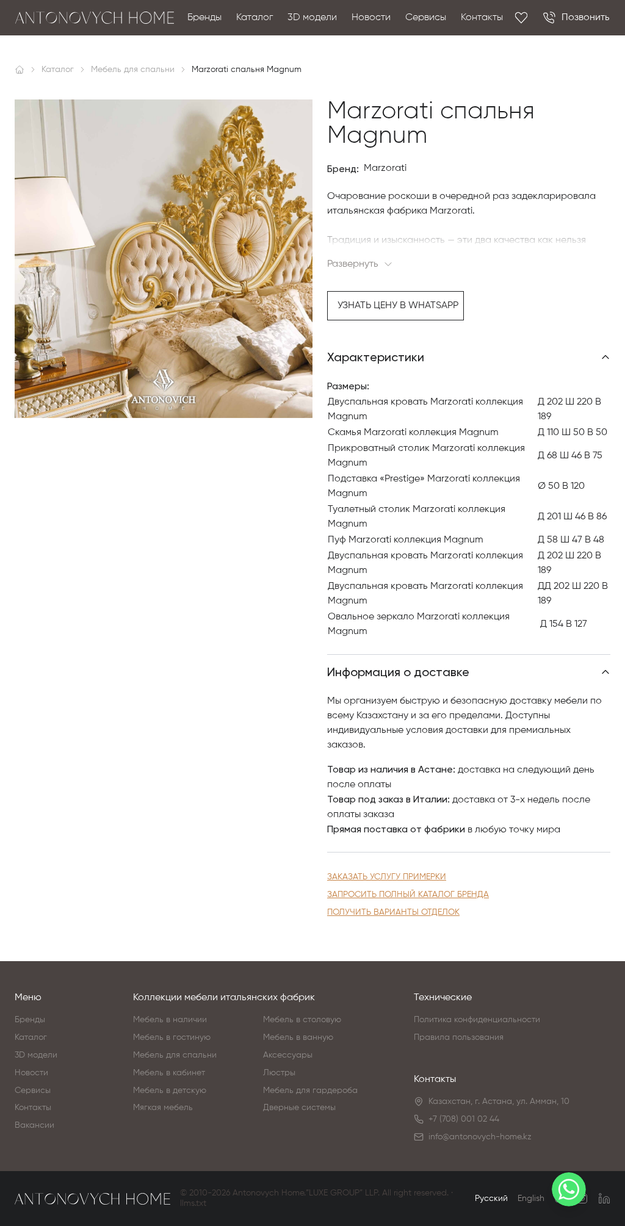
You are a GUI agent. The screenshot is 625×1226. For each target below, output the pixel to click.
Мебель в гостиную (172, 1037)
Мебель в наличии (170, 1019)
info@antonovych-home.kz (480, 1137)
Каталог (254, 18)
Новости (371, 18)
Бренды (204, 18)
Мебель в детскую (169, 1090)
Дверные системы (299, 1107)
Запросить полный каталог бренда (408, 894)
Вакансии (34, 1125)
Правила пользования (459, 1037)
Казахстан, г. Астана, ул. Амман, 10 (498, 1101)
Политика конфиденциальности (477, 1019)
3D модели (312, 18)
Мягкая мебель (163, 1107)
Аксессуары (287, 1055)
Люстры (279, 1073)
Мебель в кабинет (169, 1073)
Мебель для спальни (175, 1055)
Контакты (482, 18)
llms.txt (193, 1203)
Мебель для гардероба (310, 1090)
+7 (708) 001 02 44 (463, 1119)
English (531, 1198)
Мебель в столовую (302, 1019)
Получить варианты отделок (393, 912)
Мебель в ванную (298, 1037)
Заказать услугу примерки (386, 877)
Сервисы (425, 18)
